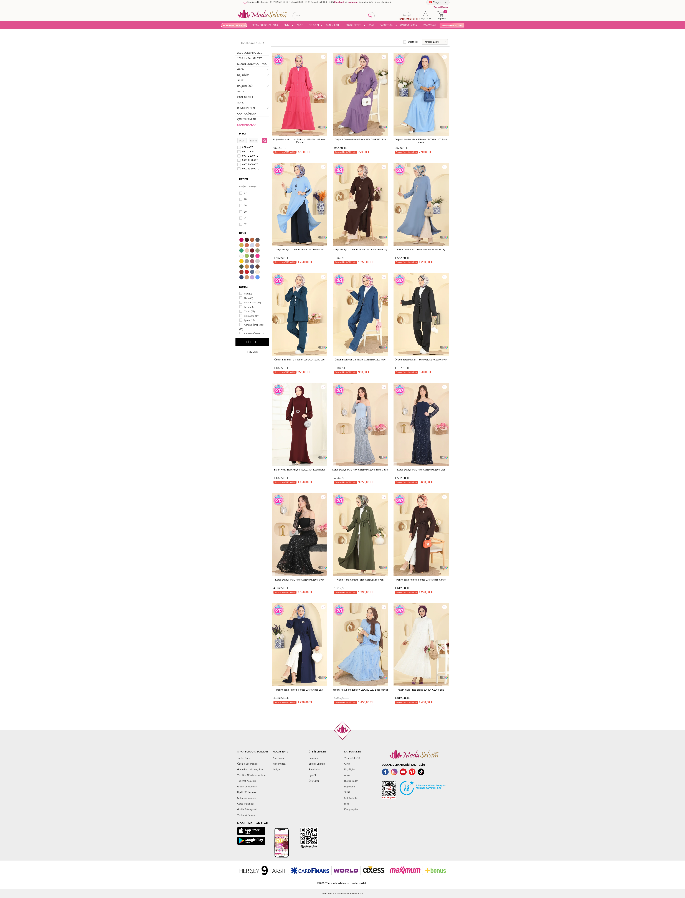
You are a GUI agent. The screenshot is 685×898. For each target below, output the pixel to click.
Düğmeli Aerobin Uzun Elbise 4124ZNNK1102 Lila (360, 139)
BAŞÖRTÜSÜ (386, 25)
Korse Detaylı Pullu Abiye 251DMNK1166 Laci (421, 469)
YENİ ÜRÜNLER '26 (236, 25)
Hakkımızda (279, 763)
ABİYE (300, 25)
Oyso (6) (248, 298)
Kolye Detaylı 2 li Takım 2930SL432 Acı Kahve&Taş (360, 249)
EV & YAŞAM (429, 25)
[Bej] (258, 245)
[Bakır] (247, 245)
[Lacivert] (242, 277)
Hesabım (313, 758)
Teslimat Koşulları (246, 781)
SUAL (240, 102)
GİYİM (287, 25)
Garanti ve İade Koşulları (250, 769)
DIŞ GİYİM (314, 25)
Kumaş (243, 287)
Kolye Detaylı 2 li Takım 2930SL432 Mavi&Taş (421, 249)
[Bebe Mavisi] (252, 245)
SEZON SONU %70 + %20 (265, 25)
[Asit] (242, 245)
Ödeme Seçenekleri (247, 763)
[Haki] (242, 267)
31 (245, 218)
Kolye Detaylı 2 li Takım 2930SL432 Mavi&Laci (299, 249)
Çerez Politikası (245, 803)
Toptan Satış (243, 758)
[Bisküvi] (247, 251)
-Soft (324, 893)
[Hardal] (247, 267)
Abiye (347, 775)
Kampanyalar (351, 809)
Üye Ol (312, 775)
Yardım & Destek (246, 815)
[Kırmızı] (247, 272)
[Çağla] (258, 251)
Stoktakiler (413, 42)
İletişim (276, 769)
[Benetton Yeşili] (242, 251)
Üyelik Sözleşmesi (247, 792)
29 (245, 205)
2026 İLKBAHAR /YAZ (249, 58)
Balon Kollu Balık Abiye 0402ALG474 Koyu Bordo (299, 469)
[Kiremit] (242, 272)
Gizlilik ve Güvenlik (247, 786)
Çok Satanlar (351, 798)
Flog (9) (248, 293)
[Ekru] (242, 256)
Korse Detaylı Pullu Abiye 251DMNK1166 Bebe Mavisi (360, 469)
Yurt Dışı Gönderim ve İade (251, 775)
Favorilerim (314, 769)
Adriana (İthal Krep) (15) (251, 327)
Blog (346, 803)
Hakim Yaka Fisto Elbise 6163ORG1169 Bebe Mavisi (360, 689)
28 (245, 199)
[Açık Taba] (252, 240)
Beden (243, 179)
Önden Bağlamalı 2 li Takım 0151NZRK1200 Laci (299, 359)
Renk (242, 233)
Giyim (347, 763)
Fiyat (242, 133)
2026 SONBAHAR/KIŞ (249, 52)
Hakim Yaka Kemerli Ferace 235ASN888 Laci (299, 689)
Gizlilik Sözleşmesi (247, 809)
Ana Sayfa (278, 758)
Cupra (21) (249, 311)
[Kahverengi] (258, 267)
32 (245, 224)
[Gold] (242, 261)
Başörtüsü (349, 786)
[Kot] (252, 272)
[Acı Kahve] (247, 240)
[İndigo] (252, 267)
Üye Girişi (314, 781)
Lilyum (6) (249, 307)
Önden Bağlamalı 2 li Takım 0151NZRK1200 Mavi (360, 359)
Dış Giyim (349, 769)
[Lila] (252, 277)
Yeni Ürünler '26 (352, 758)
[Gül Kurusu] (252, 261)
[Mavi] (258, 277)
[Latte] (247, 277)
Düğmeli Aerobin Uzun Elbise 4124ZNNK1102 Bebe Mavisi (421, 141)
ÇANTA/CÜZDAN (408, 25)
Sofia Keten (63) (252, 302)
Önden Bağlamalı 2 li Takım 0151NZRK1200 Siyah (421, 359)
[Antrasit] (258, 240)
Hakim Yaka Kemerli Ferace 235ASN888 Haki (360, 579)
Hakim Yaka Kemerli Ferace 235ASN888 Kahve (421, 579)
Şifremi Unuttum (317, 763)
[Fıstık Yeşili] (247, 256)
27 (245, 193)
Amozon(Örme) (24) (254, 333)
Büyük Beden (351, 781)
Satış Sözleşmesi (246, 798)
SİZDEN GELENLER (452, 25)
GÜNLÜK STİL (333, 25)
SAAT (371, 25)
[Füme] (252, 256)
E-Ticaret (332, 893)
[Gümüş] (258, 261)
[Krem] (258, 272)
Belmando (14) (251, 316)
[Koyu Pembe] (242, 240)
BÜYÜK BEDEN (353, 25)
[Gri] (247, 261)
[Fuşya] (258, 256)
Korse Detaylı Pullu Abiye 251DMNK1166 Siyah (299, 579)
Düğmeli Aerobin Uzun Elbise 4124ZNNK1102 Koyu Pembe (299, 141)
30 (245, 211)
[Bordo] (252, 251)
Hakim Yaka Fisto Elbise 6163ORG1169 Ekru (421, 689)
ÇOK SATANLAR (246, 119)
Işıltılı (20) (249, 320)
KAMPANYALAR (246, 124)
